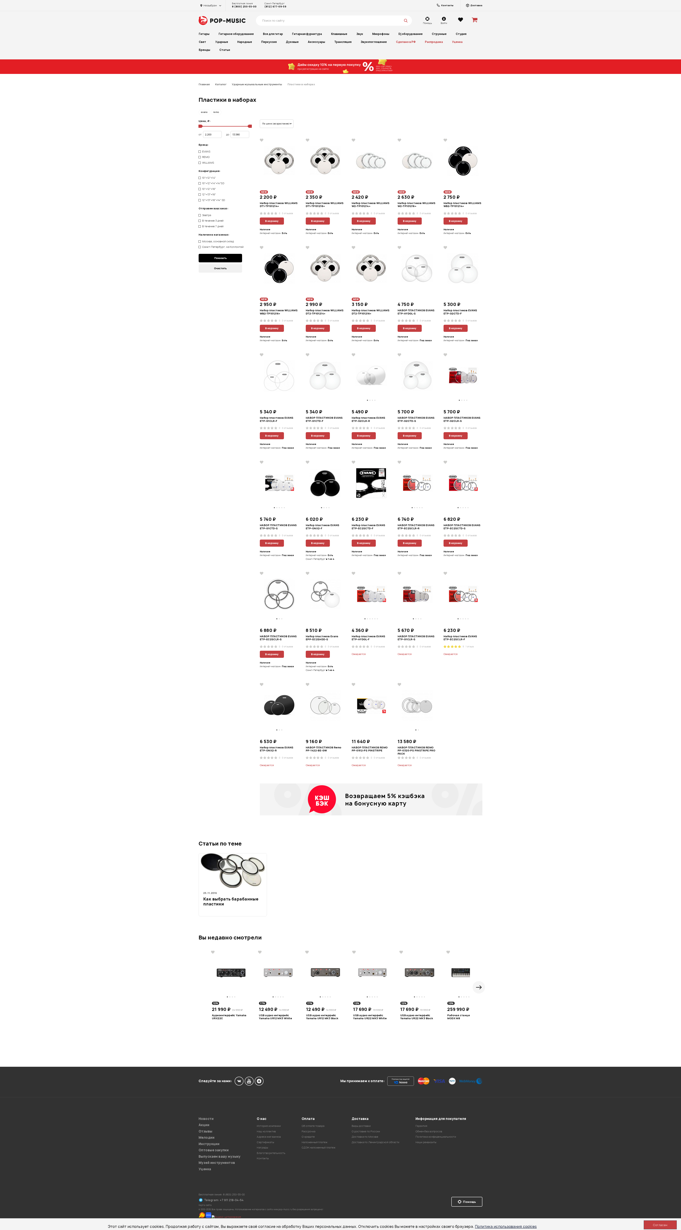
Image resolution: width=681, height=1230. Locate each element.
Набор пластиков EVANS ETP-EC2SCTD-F (368, 527)
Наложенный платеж (314, 1142)
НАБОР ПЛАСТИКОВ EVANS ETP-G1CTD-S (278, 527)
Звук (359, 34)
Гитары (204, 34)
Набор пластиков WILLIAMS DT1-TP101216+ (325, 205)
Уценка (457, 42)
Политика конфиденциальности (436, 1136)
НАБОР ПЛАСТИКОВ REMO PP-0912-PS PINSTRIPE (369, 749)
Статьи (224, 50)
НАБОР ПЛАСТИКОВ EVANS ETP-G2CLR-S (462, 419)
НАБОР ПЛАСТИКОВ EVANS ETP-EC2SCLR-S (278, 638)
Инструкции (209, 1144)
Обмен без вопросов (429, 1131)
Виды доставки (361, 1126)
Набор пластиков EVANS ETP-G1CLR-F (277, 419)
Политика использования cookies (506, 1226)
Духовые (292, 42)
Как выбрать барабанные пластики (230, 902)
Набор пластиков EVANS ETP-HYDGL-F (368, 638)
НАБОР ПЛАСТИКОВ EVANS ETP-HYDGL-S (416, 312)
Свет (202, 42)
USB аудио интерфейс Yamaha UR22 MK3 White (370, 1017)
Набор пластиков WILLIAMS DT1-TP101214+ (279, 205)
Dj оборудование (410, 34)
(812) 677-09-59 (275, 6)
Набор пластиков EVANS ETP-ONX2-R (277, 749)
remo (216, 112)
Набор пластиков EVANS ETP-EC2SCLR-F (460, 638)
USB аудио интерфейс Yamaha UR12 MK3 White (275, 1017)
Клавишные (339, 34)
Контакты (263, 1158)
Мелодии (206, 1137)
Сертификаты (265, 1142)
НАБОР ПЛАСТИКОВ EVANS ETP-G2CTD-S (416, 419)
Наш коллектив (266, 1131)
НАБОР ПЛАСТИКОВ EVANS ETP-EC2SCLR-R (416, 527)
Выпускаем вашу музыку (220, 1156)
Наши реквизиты (426, 1142)
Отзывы (205, 1131)
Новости (206, 1119)
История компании (269, 1126)
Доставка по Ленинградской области (375, 1142)
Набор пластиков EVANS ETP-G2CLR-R (368, 419)
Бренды (204, 50)
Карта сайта (205, 1205)
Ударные (221, 42)
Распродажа (434, 42)
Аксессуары (316, 42)
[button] (479, 987)
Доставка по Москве (365, 1136)
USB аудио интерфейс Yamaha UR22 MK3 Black (416, 1017)
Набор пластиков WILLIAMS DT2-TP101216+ (370, 312)
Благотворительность (271, 1153)
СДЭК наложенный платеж (318, 1147)
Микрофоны (380, 34)
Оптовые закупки (214, 1150)
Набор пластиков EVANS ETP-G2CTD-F (460, 312)
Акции (204, 1125)
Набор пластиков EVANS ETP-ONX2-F (322, 527)
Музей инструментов (217, 1163)
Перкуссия (269, 42)
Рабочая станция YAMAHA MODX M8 (465, 1017)
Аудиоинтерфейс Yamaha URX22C (229, 1017)
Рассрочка (308, 1131)
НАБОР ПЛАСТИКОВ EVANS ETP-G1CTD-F (324, 419)
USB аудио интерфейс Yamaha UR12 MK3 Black (322, 1017)
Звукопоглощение (374, 42)
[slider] (200, 126)
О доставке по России (366, 1131)
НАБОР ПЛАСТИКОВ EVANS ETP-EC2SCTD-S (462, 527)
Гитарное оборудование (236, 34)
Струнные (439, 34)
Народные (244, 42)
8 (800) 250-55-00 (244, 6)
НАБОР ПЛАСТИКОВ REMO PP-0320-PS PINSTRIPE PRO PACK (416, 750)
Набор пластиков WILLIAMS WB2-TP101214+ (462, 205)
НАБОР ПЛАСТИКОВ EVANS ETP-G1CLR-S (416, 638)
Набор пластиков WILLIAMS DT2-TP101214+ (325, 312)
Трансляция (342, 42)
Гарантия (421, 1126)
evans (204, 112)
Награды (262, 1147)
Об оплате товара (313, 1126)
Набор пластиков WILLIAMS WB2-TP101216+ (279, 312)
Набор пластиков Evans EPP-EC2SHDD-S (322, 638)
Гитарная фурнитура (307, 34)
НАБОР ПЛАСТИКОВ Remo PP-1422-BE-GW (323, 749)
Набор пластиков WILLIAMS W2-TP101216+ (416, 205)
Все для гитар (273, 34)
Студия (461, 34)
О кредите (308, 1136)
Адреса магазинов (269, 1136)
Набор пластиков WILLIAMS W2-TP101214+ (370, 205)
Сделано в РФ (406, 42)
